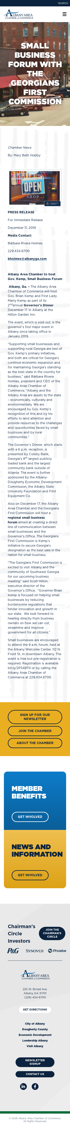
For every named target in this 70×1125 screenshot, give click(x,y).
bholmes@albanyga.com (27, 258)
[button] (63, 3)
